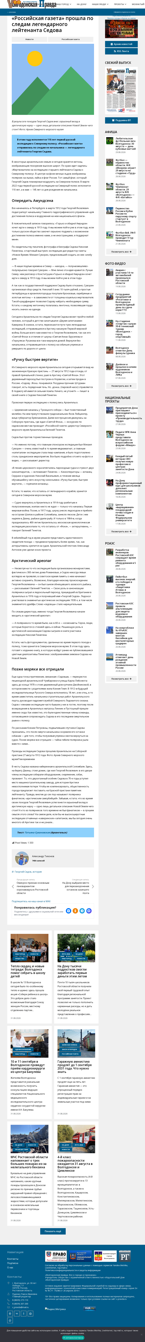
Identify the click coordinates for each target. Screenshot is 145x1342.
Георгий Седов (23, 871)
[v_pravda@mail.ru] (9, 1307)
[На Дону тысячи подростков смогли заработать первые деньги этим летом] (76, 948)
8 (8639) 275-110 (20, 1300)
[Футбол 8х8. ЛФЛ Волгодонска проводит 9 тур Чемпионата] (109, 235)
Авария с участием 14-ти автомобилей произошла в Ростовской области (124, 277)
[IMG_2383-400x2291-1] (105, 1256)
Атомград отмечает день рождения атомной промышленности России (126, 661)
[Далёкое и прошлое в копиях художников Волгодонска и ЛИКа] (109, 366)
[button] (49, 4)
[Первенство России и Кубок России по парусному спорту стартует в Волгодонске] (109, 210)
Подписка (12, 1263)
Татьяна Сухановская (37, 832)
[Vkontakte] (17, 1313)
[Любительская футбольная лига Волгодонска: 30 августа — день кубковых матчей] (109, 140)
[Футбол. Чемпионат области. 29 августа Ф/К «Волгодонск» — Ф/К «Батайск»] (109, 186)
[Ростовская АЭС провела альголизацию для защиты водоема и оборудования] (109, 605)
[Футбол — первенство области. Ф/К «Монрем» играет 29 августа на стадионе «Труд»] (109, 162)
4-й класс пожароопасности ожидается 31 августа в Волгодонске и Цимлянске (75, 1164)
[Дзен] (30, 1313)
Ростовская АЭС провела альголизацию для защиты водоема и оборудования (125, 610)
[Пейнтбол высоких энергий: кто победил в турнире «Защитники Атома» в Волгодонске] (109, 579)
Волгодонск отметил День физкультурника (125, 350)
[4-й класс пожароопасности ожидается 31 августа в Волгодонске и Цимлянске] (76, 1139)
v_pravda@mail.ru (20, 1307)
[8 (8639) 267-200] (9, 1303)
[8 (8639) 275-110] (9, 1300)
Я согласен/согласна (73, 1338)
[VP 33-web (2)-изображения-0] (121, 90)
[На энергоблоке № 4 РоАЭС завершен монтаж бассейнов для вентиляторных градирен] (109, 630)
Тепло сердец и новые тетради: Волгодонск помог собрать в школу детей (28, 971)
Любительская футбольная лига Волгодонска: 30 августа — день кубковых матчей (126, 144)
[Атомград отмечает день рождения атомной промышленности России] (109, 656)
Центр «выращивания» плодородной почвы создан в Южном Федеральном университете (125, 512)
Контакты (12, 1258)
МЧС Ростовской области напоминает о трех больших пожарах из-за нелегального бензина (29, 1162)
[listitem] (68, 911)
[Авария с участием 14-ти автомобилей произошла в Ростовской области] (109, 272)
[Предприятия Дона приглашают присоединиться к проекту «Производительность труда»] (109, 410)
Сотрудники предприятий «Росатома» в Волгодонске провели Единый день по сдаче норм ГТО (125, 302)
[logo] (31, 4)
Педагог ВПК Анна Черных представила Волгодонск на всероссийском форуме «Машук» (126, 438)
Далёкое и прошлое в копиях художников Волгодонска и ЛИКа (126, 369)
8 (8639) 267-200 (20, 1303)
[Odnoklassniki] (23, 1313)
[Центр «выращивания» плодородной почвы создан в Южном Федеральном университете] (109, 507)
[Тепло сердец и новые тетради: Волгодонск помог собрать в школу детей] (29, 948)
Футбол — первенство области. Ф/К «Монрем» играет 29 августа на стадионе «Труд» (126, 167)
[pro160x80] (80, 1256)
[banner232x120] (56, 1256)
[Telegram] (10, 1313)
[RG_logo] (125, 1256)
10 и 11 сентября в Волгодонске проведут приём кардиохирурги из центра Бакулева (28, 1067)
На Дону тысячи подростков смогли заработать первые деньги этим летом (72, 971)
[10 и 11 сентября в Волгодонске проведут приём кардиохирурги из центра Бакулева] (29, 1043)
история (37, 871)
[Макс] (10, 1320)
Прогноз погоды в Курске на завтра (121, 18)
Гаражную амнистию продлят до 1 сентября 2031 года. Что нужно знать (74, 1067)
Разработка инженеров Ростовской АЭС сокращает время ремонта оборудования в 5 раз (126, 557)
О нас (10, 1267)
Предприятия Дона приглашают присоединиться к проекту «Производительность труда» (129, 414)
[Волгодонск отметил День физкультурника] (109, 350)
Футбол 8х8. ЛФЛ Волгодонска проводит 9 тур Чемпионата (125, 236)
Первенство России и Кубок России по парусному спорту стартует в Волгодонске (126, 215)
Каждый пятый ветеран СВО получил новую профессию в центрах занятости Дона (125, 463)
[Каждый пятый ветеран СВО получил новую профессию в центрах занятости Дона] (109, 458)
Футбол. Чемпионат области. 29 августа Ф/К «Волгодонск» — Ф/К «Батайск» (125, 191)
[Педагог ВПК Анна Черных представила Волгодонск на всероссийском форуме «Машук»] (109, 434)
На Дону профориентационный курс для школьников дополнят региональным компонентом (129, 487)
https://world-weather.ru (121, 16)
